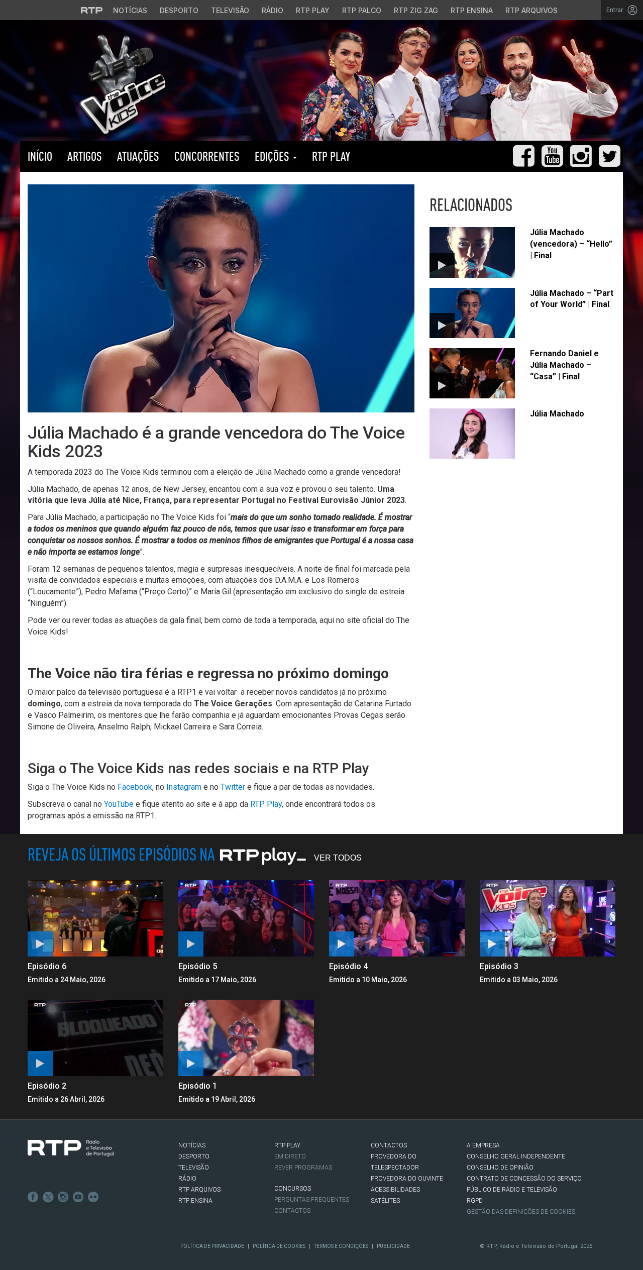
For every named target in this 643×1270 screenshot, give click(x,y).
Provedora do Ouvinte (407, 1178)
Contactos (292, 1210)
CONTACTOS (389, 1145)
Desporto (179, 10)
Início (40, 156)
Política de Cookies (279, 1246)
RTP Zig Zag (416, 10)
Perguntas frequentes (311, 1199)
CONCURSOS (292, 1188)
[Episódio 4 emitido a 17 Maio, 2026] (397, 918)
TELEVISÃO (193, 1167)
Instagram (183, 787)
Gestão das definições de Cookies (521, 1211)
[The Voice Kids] (120, 84)
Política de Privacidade (212, 1246)
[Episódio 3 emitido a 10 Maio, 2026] (547, 918)
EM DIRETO (290, 1156)
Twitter (233, 787)
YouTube (119, 804)
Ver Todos (338, 858)
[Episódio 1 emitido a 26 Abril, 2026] (246, 1038)
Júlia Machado (557, 413)
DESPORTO (193, 1156)
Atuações (138, 156)
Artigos (84, 156)
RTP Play (313, 10)
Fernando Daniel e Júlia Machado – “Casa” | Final (564, 365)
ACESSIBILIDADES (395, 1189)
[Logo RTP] (71, 1148)
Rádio (272, 10)
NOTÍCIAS (191, 1145)
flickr (93, 1197)
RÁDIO (187, 1178)
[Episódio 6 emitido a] (95, 918)
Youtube (78, 1197)
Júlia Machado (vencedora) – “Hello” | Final (571, 244)
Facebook (135, 787)
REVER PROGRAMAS (303, 1167)
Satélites (385, 1200)
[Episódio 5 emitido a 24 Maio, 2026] (246, 918)
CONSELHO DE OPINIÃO (500, 1167)
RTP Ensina (472, 10)
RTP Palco (361, 10)
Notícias (130, 10)
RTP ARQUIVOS (199, 1189)
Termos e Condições (341, 1246)
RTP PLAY (331, 156)
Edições (273, 156)
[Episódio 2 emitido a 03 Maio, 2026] (95, 1038)
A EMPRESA (483, 1145)
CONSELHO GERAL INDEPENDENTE (516, 1156)
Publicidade (393, 1246)
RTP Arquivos (531, 10)
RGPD (475, 1200)
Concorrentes (207, 156)
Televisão (230, 10)
